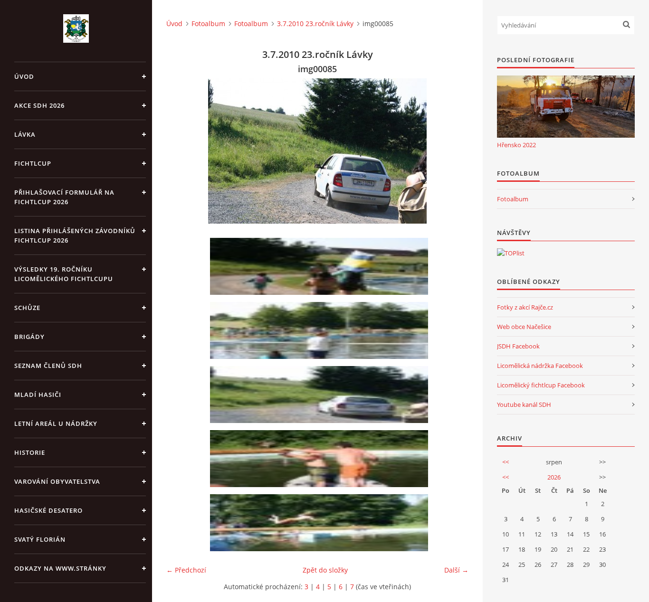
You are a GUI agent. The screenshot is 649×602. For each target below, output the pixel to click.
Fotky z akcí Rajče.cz (525, 307)
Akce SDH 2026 (39, 105)
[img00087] (320, 522)
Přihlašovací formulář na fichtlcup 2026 (64, 197)
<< (505, 462)
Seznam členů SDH (48, 365)
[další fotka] (453, 151)
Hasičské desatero (48, 510)
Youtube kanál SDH (524, 404)
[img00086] (320, 458)
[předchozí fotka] (181, 151)
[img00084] (320, 330)
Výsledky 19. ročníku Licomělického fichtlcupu (63, 274)
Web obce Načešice (524, 326)
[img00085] (320, 394)
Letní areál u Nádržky (55, 423)
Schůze (27, 307)
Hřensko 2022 (516, 145)
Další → (456, 569)
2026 (554, 477)
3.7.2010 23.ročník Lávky (315, 23)
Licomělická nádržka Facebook (540, 365)
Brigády (29, 336)
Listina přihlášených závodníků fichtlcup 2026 (74, 235)
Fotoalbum (208, 23)
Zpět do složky (325, 569)
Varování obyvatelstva (57, 481)
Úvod (24, 76)
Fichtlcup (32, 163)
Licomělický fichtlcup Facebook (541, 385)
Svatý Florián (40, 539)
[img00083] (320, 266)
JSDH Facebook (518, 346)
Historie (29, 452)
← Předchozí (186, 569)
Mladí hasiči (37, 394)
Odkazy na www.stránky (60, 568)
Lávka (25, 134)
